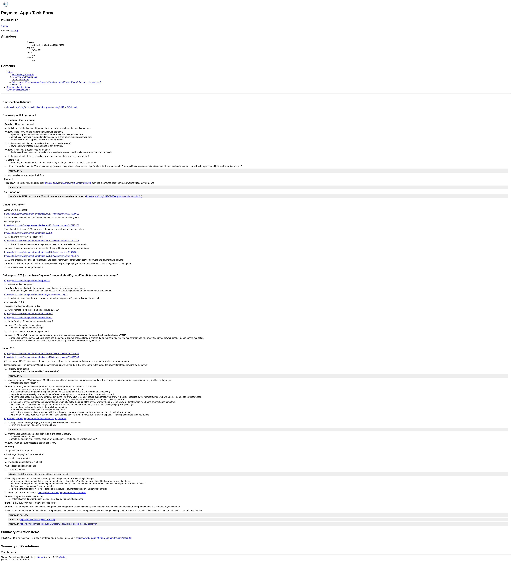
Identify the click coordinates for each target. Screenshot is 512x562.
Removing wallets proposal (24, 77)
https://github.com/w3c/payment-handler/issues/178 (28, 233)
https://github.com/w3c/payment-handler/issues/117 (28, 317)
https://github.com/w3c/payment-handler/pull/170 (27, 280)
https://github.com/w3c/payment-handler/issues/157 (28, 313)
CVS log (63, 557)
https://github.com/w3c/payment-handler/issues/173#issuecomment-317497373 (41, 225)
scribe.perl (40, 557)
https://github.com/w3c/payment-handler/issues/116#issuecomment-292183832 (41, 353)
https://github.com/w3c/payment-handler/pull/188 (68, 183)
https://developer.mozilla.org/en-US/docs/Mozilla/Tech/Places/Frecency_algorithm (58, 524)
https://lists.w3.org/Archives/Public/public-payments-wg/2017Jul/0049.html (42, 107)
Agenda (5, 26)
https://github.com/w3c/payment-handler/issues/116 (62, 492)
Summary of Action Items (18, 87)
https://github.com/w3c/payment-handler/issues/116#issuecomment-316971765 (41, 357)
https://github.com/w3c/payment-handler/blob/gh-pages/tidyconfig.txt (36, 294)
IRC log (14, 31)
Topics (9, 72)
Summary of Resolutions (18, 90)
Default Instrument (20, 80)
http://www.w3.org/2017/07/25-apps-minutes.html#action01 (113, 196)
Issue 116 (16, 85)
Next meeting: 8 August (23, 74)
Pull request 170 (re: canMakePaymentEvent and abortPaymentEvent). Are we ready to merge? (56, 82)
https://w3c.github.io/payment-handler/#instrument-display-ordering (35, 418)
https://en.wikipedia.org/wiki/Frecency (37, 519)
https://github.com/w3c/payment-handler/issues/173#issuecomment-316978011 (41, 214)
